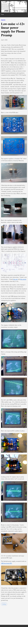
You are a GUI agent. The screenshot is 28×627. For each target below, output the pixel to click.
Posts (2, 14)
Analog (4, 604)
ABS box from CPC (6, 563)
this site (15, 279)
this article (23, 279)
